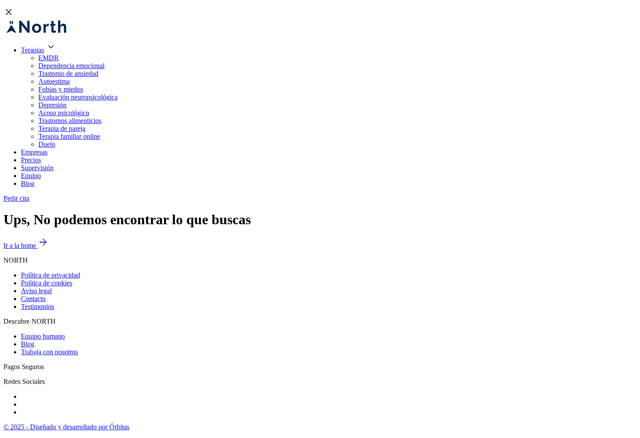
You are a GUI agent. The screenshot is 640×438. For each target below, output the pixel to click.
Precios (31, 160)
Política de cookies (46, 283)
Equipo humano (43, 336)
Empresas (34, 152)
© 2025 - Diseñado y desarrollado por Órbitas (66, 427)
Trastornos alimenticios (69, 120)
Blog (27, 183)
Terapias (32, 50)
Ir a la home (25, 245)
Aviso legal (36, 290)
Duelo (46, 144)
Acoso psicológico (63, 112)
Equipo (31, 175)
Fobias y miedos (60, 89)
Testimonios (37, 306)
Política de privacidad (50, 275)
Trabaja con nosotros (49, 352)
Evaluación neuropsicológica (78, 97)
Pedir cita (16, 198)
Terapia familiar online (69, 136)
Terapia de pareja (61, 128)
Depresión (52, 105)
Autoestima (54, 81)
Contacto (33, 298)
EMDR (48, 58)
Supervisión (37, 167)
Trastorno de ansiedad (68, 73)
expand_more (51, 47)
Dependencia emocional (71, 65)
